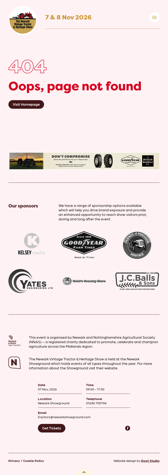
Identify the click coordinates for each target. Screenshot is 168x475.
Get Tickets (51, 428)
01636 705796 (96, 403)
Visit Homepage (26, 104)
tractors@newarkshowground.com (64, 417)
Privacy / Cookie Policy (26, 461)
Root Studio (150, 461)
